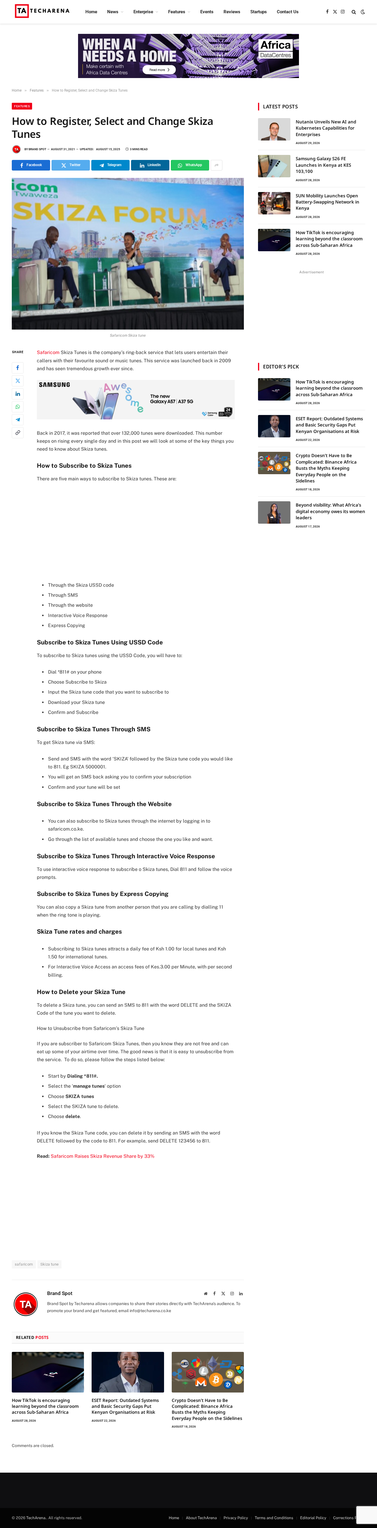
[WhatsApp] (18, 406)
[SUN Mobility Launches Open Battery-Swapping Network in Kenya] (274, 203)
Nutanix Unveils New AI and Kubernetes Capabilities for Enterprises (326, 128)
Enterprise (143, 11)
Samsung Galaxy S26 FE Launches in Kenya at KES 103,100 (323, 165)
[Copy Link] (18, 432)
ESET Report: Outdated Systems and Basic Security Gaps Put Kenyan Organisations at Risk (125, 1406)
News (112, 11)
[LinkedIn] (18, 393)
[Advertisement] (144, 531)
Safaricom (48, 352)
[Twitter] (18, 380)
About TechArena (201, 1518)
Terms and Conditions (274, 1518)
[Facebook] (18, 367)
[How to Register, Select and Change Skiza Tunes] (128, 254)
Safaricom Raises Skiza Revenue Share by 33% (102, 1156)
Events (207, 11)
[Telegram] (18, 419)
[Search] (353, 12)
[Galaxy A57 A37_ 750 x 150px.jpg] (136, 418)
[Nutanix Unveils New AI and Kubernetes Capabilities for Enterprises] (274, 129)
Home (91, 11)
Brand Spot (37, 149)
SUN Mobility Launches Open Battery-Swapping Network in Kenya (327, 202)
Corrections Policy (349, 1518)
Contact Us (288, 11)
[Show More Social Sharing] (216, 165)
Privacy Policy (236, 1518)
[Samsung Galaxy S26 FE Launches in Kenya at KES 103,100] (274, 166)
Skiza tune (49, 1264)
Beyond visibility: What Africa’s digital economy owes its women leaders (330, 511)
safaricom (24, 1264)
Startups (258, 11)
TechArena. (36, 1518)
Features (176, 11)
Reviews (232, 11)
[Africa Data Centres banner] (188, 56)
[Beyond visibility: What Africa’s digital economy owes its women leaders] (274, 512)
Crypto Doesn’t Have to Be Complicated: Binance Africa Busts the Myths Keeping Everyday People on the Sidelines (207, 1409)
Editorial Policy (313, 1518)
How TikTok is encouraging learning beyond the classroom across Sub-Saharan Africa (45, 1406)
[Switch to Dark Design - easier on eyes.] (362, 11)
